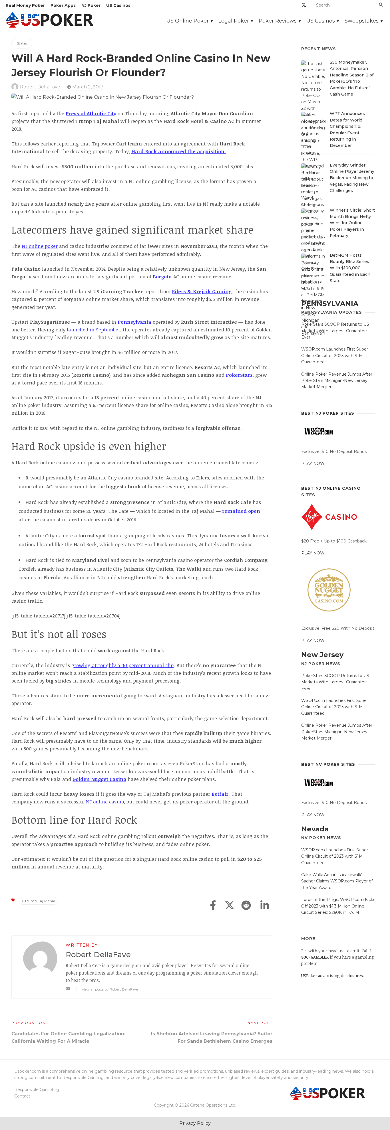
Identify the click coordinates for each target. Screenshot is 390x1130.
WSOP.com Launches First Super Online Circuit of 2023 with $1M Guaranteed (334, 355)
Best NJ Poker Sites (327, 413)
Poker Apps (63, 5)
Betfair (220, 794)
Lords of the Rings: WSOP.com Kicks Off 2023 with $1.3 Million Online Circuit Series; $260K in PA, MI (338, 906)
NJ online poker (40, 246)
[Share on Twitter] (229, 906)
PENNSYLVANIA (329, 303)
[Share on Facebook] (213, 906)
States (22, 43)
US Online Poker (187, 21)
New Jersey (322, 655)
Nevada (315, 829)
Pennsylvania (134, 322)
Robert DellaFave (40, 87)
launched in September (93, 329)
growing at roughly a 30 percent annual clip (122, 665)
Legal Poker (233, 21)
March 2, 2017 (87, 87)
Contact (22, 1096)
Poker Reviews (278, 21)
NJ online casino (105, 801)
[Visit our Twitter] (303, 6)
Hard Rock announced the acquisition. (178, 151)
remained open (241, 511)
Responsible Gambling (36, 1089)
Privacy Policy (195, 1123)
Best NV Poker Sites (328, 764)
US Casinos (118, 5)
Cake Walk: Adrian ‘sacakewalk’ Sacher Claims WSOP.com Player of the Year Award (337, 881)
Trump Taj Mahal (40, 901)
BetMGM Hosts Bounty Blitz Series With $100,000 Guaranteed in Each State (350, 268)
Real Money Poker (25, 5)
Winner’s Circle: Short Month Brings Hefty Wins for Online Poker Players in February (352, 223)
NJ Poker (90, 5)
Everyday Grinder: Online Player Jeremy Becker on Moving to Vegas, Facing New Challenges (352, 178)
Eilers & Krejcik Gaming (202, 291)
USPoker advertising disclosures (332, 975)
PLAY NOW (313, 463)
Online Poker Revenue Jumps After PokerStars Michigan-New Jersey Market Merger (336, 381)
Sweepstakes (362, 21)
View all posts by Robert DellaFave (110, 989)
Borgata (162, 276)
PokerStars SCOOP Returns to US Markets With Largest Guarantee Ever (335, 331)
